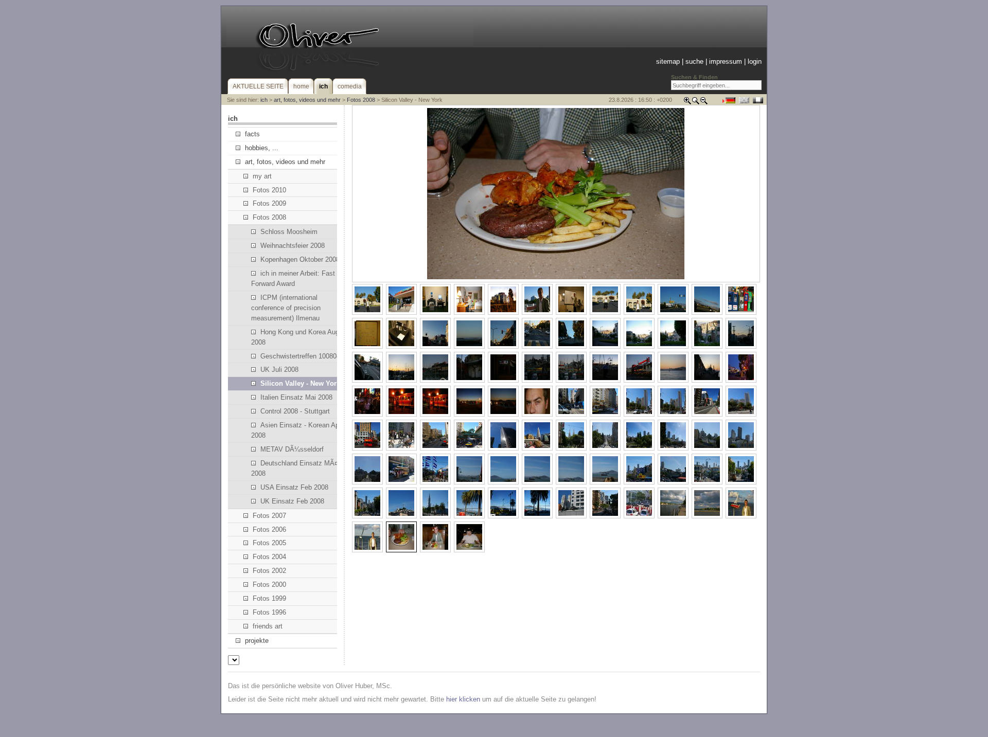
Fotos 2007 (269, 515)
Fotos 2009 (269, 203)
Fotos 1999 (269, 598)
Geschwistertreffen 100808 (300, 356)
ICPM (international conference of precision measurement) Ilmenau (286, 308)
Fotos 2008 (361, 100)
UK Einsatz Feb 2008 (292, 501)
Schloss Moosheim (288, 232)
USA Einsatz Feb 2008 (294, 487)
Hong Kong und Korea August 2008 (299, 337)
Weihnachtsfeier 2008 (292, 245)
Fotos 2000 (269, 584)
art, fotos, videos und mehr (307, 100)
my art (262, 176)
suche (694, 61)
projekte (257, 640)
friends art (268, 626)
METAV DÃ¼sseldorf (292, 449)
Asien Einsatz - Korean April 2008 (297, 430)
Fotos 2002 (269, 570)
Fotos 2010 (269, 190)
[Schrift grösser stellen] (687, 102)
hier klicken (463, 699)
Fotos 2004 (269, 557)
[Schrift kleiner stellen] (704, 102)
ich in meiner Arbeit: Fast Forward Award (293, 278)
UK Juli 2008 (279, 369)
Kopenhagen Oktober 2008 (300, 259)
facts (252, 134)
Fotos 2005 (269, 543)
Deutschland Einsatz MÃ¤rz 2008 (297, 468)
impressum (725, 61)
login (755, 61)
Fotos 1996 (269, 612)
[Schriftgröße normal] (696, 102)
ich (264, 100)
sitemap (668, 61)
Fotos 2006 (269, 529)
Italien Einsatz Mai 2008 (296, 397)
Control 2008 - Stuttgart (295, 411)
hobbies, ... (261, 148)
